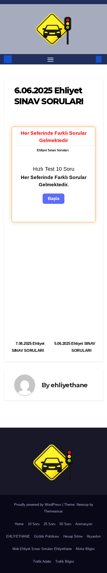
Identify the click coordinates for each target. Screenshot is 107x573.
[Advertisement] (53, 280)
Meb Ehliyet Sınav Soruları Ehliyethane (42, 549)
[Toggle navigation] (50, 59)
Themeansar (53, 511)
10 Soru (33, 524)
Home (19, 524)
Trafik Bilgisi (64, 561)
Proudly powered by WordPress (38, 505)
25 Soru (49, 524)
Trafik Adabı (42, 561)
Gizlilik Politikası (46, 536)
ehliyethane (69, 385)
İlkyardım (94, 536)
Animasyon (83, 524)
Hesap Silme (73, 536)
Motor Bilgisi (85, 549)
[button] (90, 59)
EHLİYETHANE (18, 536)
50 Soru (65, 524)
